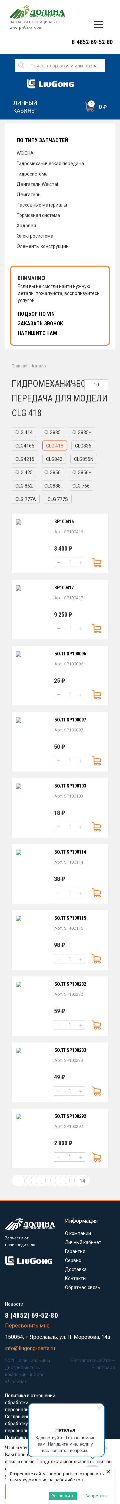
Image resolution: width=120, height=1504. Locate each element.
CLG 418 (54, 445)
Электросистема (35, 236)
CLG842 (54, 459)
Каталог (39, 366)
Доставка (76, 1269)
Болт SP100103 (70, 786)
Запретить (96, 1496)
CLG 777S (58, 499)
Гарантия (75, 1251)
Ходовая (26, 225)
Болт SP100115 (70, 918)
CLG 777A (25, 499)
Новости (14, 1304)
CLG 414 (24, 432)
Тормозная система (38, 215)
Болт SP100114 (70, 852)
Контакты (75, 1278)
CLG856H (82, 472)
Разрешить (63, 1496)
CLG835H (82, 432)
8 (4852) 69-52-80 (31, 1315)
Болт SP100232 (70, 984)
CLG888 (52, 486)
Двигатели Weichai (37, 184)
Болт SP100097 (70, 719)
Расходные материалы (42, 205)
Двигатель (29, 194)
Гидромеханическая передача (50, 163)
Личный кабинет (25, 104)
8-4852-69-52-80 (92, 41)
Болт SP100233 (70, 1050)
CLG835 (52, 432)
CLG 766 (81, 486)
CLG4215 (24, 459)
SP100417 (64, 587)
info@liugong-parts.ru (30, 1348)
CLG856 (52, 472)
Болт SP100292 (70, 1116)
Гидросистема (32, 174)
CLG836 (83, 445)
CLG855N (83, 459)
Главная (19, 366)
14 (82, 1180)
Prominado (103, 1367)
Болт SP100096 (70, 653)
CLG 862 (24, 486)
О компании (78, 1233)
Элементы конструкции (43, 246)
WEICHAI (26, 153)
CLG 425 (24, 472)
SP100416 (64, 521)
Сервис (73, 1260)
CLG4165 (24, 445)
